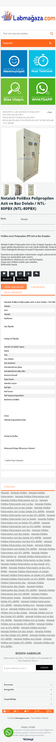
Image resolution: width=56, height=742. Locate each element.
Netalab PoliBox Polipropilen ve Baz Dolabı (28, 560)
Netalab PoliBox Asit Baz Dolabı (17, 631)
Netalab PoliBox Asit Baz (33, 627)
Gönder (44, 667)
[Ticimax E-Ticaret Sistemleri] (28, 739)
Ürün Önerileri (13, 292)
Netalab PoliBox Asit (24, 605)
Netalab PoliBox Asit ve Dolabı (29, 620)
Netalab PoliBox (19, 492)
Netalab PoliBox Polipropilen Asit (32, 496)
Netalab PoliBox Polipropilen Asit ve (19, 500)
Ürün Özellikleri (14, 286)
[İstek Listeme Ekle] (12, 274)
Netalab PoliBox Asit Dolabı (28, 638)
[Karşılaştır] (20, 274)
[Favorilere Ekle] (4, 274)
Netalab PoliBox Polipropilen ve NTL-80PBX (23, 578)
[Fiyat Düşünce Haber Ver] (28, 274)
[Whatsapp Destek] (8, 736)
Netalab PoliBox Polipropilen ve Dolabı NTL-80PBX (26, 575)
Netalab (5, 492)
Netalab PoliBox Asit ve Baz (23, 608)
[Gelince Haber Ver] (36, 274)
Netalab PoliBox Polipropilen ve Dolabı (29, 571)
